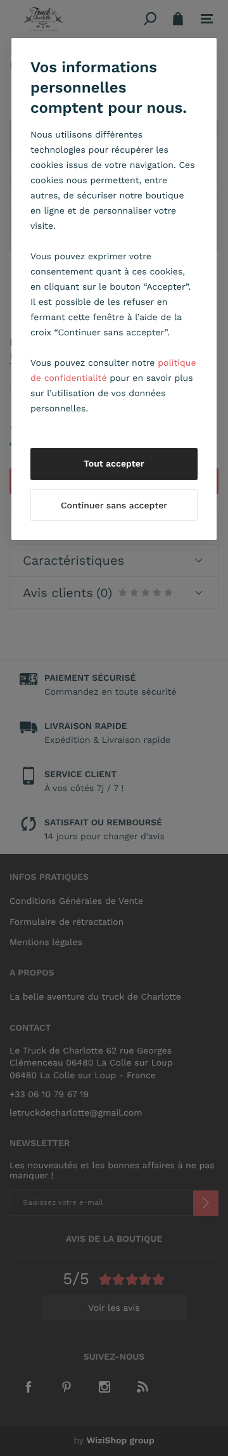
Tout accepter (114, 464)
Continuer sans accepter (114, 506)
